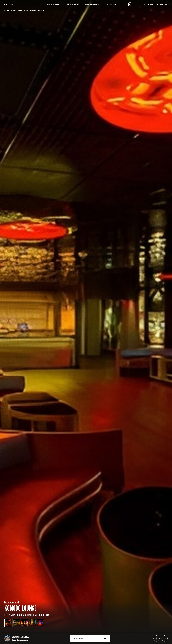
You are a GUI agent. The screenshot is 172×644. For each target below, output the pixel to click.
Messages (111, 4)
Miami (13, 11)
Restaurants (23, 11)
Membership (73, 4)
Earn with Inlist (92, 4)
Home (6, 11)
